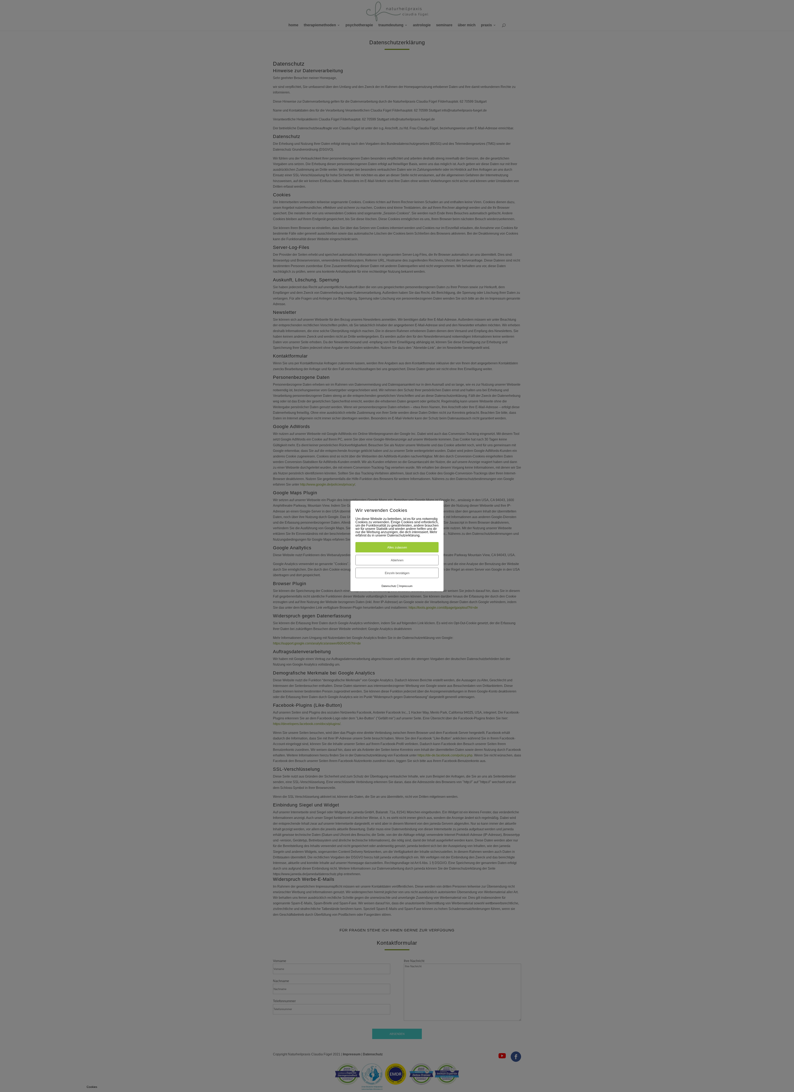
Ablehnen (397, 560)
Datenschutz (389, 586)
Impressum (406, 586)
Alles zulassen (397, 547)
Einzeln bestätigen (397, 573)
